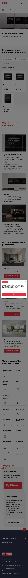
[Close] (25, 281)
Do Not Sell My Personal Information (14, 291)
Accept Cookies (14, 294)
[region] (14, 289)
